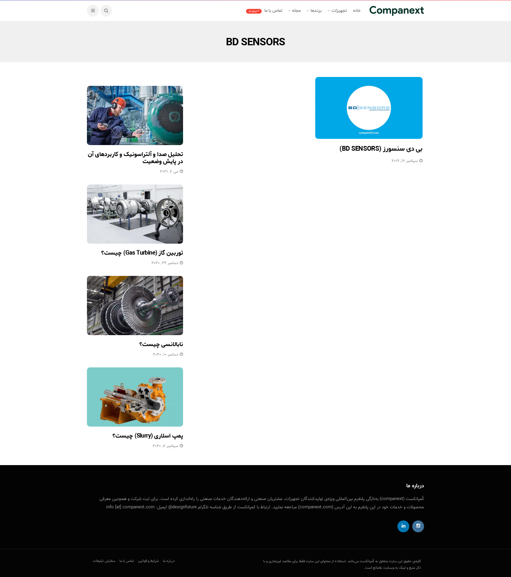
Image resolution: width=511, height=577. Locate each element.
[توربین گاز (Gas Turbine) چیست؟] (135, 214)
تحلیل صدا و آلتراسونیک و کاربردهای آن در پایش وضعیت (135, 158)
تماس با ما (265, 10)
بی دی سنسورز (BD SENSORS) (381, 149)
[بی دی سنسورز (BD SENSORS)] (369, 108)
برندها (316, 10)
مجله (296, 10)
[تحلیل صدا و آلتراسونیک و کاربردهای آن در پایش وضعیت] (135, 115)
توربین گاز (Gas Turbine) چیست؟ (142, 253)
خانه (356, 10)
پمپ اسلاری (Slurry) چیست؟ (147, 436)
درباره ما (169, 561)
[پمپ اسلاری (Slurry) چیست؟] (135, 397)
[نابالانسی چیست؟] (135, 305)
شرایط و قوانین (148, 561)
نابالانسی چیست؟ (161, 344)
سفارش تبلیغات (104, 561)
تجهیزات (339, 10)
